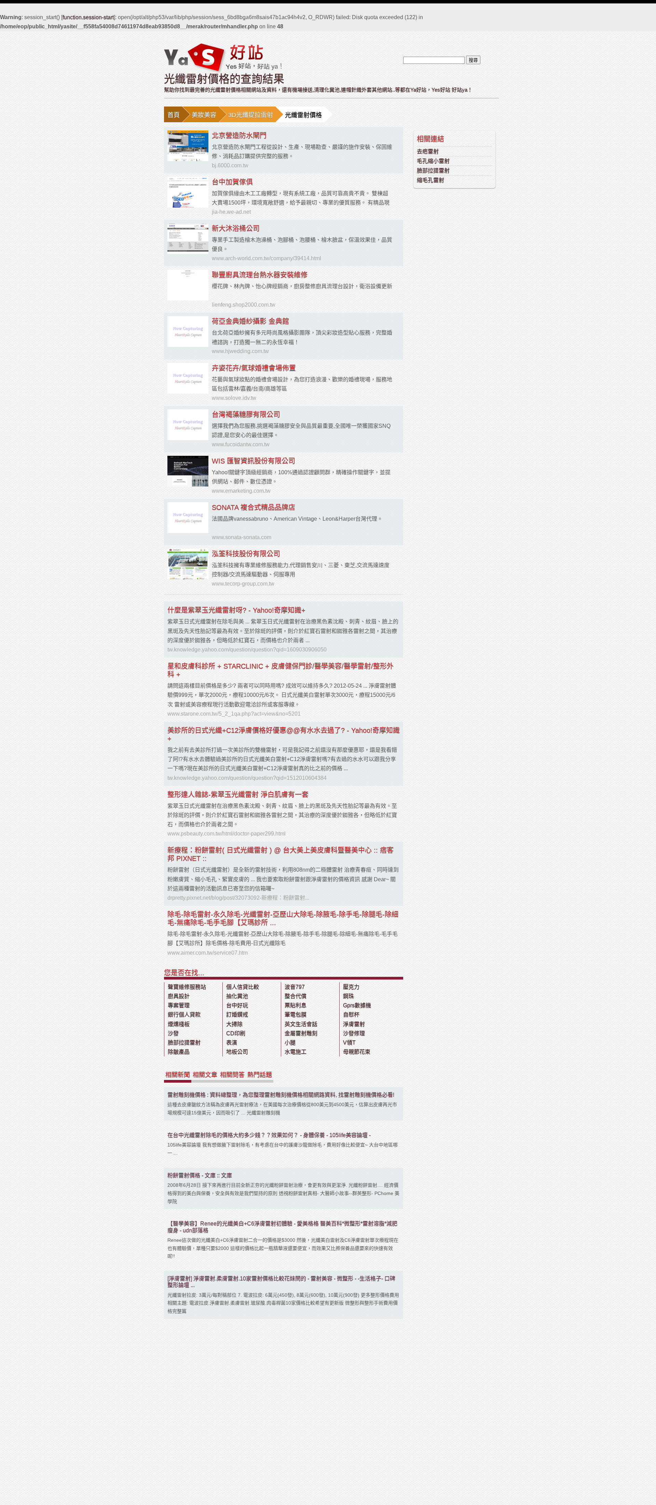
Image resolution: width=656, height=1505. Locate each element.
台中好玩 (237, 1005)
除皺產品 (179, 1052)
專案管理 (179, 1005)
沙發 (173, 1033)
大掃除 (234, 1024)
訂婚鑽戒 (237, 1014)
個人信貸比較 (242, 987)
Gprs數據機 (357, 1005)
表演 (231, 1042)
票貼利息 (295, 1005)
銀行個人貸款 (184, 1014)
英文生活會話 (301, 1024)
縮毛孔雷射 (430, 180)
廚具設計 (179, 996)
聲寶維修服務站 (187, 987)
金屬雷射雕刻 (301, 1033)
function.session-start (88, 17)
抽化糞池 (237, 996)
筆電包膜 (295, 1014)
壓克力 (351, 987)
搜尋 (473, 60)
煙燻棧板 (179, 1024)
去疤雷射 (428, 151)
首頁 (173, 115)
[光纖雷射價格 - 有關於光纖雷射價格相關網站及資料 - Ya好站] (223, 57)
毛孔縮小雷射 (433, 161)
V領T (349, 1042)
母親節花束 (356, 1052)
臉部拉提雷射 (433, 170)
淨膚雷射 (354, 1024)
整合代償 (295, 996)
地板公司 (237, 1052)
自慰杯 (351, 1014)
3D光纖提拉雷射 (250, 115)
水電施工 (295, 1052)
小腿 (290, 1042)
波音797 (295, 987)
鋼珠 (348, 996)
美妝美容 (204, 115)
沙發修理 (354, 1033)
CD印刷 (235, 1033)
